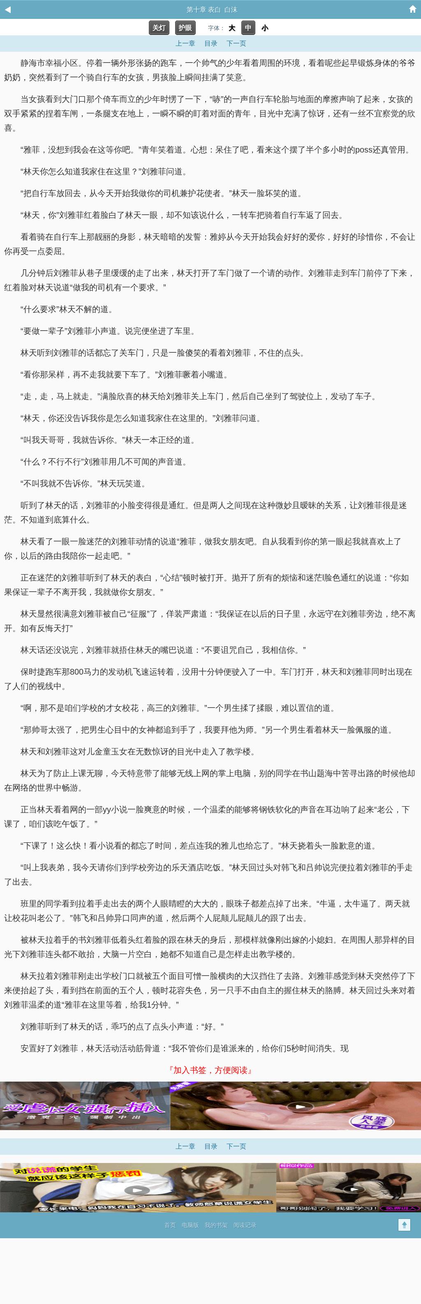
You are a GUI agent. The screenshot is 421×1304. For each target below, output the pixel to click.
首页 (170, 1225)
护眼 (185, 27)
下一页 (236, 43)
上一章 (185, 43)
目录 (210, 43)
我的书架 (216, 1225)
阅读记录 (245, 1225)
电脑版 (190, 1225)
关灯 (159, 27)
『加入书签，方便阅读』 (210, 1070)
